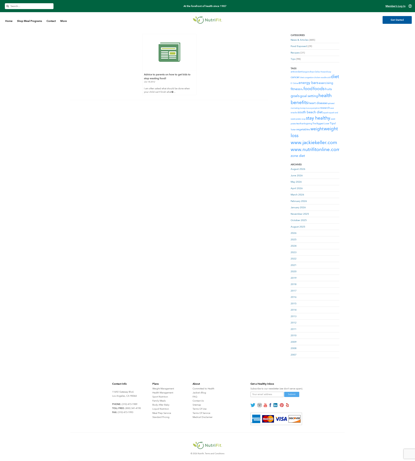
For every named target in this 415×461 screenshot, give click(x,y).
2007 (293, 354)
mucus (308, 108)
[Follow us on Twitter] (252, 405)
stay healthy (318, 118)
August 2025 (298, 226)
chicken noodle (320, 77)
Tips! (333, 123)
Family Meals (159, 400)
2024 (293, 245)
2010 (293, 335)
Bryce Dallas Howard (318, 72)
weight (316, 129)
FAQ (195, 396)
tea (297, 123)
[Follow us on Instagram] (259, 405)
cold (329, 77)
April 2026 (297, 188)
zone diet (298, 155)
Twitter (293, 129)
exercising (326, 83)
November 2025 (300, 214)
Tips (293, 59)
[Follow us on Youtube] (265, 405)
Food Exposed (299, 46)
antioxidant (296, 71)
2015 (293, 303)
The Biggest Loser (320, 123)
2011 (293, 329)
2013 (293, 316)
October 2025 (299, 220)
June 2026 (297, 175)
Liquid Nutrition (160, 408)
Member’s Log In (395, 6)
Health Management (162, 392)
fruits (328, 89)
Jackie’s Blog (199, 392)
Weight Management (163, 388)
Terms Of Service (201, 413)
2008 (293, 348)
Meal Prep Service (161, 413)
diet (335, 77)
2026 (293, 233)
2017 (293, 290)
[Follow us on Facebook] (270, 405)
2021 (293, 265)
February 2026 (299, 201)
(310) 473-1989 (129, 404)
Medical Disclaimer (203, 417)
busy (329, 72)
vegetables (303, 129)
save (332, 108)
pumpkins (315, 108)
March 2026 (297, 194)
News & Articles (299, 39)
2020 (293, 271)
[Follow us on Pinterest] (282, 405)
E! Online (294, 83)
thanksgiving (306, 123)
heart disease (317, 103)
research (325, 108)
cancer (295, 77)
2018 (293, 284)
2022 (293, 258)
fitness (295, 89)
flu (302, 89)
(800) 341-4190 (133, 408)
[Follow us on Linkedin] (275, 405)
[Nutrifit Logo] (207, 20)
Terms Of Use (200, 408)
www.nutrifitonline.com (316, 149)
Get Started (397, 20)
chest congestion (307, 77)
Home (8, 21)
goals (295, 95)
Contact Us (198, 400)
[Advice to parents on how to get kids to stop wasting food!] (169, 52)
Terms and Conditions (214, 453)
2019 (293, 278)
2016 (293, 297)
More (63, 21)
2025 (293, 239)
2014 (293, 309)
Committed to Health (203, 388)
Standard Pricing (160, 417)
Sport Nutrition (160, 396)
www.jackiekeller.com (314, 142)
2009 (293, 342)
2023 (293, 252)
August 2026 (298, 169)
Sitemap (197, 404)
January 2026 (298, 207)
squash (325, 112)
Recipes (295, 52)
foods (319, 89)
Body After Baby (160, 404)
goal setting (309, 96)
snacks (294, 112)
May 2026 (296, 181)
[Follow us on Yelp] (287, 405)
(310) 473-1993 (125, 412)
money (302, 108)
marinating (295, 108)
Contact (51, 21)
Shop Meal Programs (29, 21)
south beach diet (310, 112)
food (308, 89)
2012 (293, 322)
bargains (306, 72)
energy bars (308, 82)
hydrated (330, 103)
